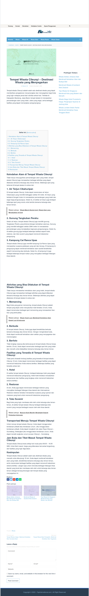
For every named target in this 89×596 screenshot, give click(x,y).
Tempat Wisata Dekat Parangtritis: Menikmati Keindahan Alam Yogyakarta (44, 537)
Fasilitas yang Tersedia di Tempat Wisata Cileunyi (25, 155)
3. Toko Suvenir (14, 162)
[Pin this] (14, 479)
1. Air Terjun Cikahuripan (17, 139)
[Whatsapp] (20, 479)
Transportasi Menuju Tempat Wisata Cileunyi (24, 165)
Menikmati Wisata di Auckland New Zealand (30, 497)
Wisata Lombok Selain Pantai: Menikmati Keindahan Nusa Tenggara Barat (69, 110)
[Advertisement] (44, 12)
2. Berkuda (12, 150)
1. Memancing (13, 148)
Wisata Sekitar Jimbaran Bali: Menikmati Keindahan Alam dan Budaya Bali (14, 498)
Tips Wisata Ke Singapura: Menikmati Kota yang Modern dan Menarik (48, 498)
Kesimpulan (13, 169)
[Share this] (8, 479)
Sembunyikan (31, 132)
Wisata (13, 531)
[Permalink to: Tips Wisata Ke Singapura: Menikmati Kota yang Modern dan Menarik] (48, 490)
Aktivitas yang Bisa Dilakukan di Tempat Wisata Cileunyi (27, 146)
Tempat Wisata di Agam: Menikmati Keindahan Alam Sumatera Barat (18, 537)
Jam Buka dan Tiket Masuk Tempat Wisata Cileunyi (26, 167)
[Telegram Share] (17, 479)
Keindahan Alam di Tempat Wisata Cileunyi (23, 136)
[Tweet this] (11, 479)
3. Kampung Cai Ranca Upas (18, 143)
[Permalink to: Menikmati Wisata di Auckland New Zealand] (31, 490)
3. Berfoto (12, 153)
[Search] (80, 39)
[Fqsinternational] (44, 31)
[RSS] (69, 26)
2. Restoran (13, 160)
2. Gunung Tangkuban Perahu (18, 141)
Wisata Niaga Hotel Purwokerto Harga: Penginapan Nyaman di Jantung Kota (70, 101)
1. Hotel (11, 158)
